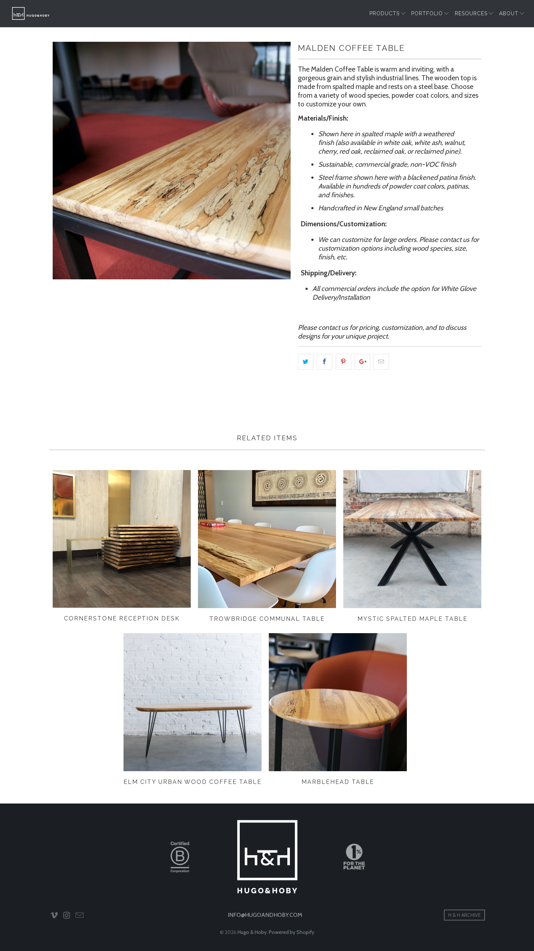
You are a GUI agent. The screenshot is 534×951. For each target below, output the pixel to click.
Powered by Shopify (291, 932)
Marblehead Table (338, 702)
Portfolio (427, 13)
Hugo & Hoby (252, 932)
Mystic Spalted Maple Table (412, 539)
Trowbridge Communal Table (267, 539)
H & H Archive (464, 915)
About (508, 13)
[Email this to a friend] (381, 362)
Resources (471, 13)
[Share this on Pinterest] (343, 362)
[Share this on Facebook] (324, 362)
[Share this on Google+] (362, 362)
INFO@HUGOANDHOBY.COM (265, 914)
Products (384, 13)
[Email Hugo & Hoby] (79, 915)
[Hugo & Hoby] (30, 13)
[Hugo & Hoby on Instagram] (67, 915)
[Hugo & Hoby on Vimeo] (54, 915)
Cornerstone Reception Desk (122, 539)
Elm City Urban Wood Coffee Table (193, 702)
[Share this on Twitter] (305, 362)
